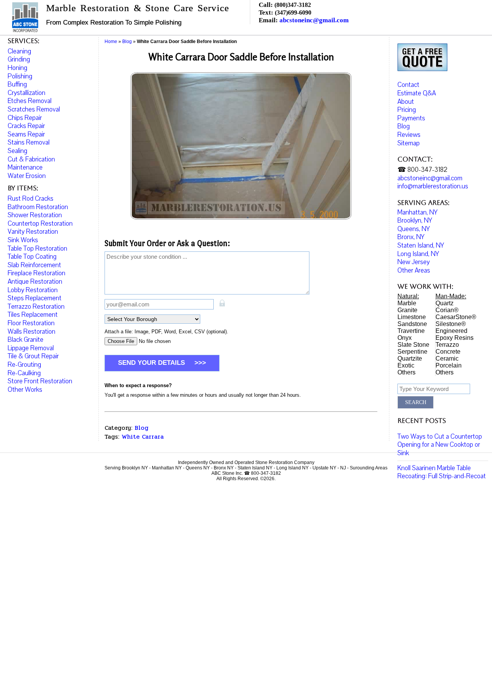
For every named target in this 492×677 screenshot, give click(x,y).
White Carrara (142, 436)
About (405, 101)
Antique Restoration (35, 281)
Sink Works (23, 240)
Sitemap (408, 143)
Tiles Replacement (33, 314)
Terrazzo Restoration (36, 306)
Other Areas (413, 270)
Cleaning (19, 51)
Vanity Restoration (33, 231)
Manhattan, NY (417, 212)
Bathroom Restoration (38, 207)
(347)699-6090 (293, 12)
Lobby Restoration (33, 290)
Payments (411, 118)
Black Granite (25, 339)
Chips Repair (25, 117)
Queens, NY (413, 229)
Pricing (406, 109)
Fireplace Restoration (36, 273)
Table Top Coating (32, 256)
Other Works (25, 389)
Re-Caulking (24, 373)
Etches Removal (30, 100)
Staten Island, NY (420, 245)
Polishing (20, 76)
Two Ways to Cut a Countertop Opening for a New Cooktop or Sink (439, 444)
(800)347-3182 (292, 5)
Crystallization (26, 92)
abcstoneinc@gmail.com (314, 20)
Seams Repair (26, 134)
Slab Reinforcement (34, 265)
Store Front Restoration (40, 381)
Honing (17, 67)
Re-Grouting (24, 364)
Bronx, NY (410, 237)
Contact (408, 84)
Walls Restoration (31, 331)
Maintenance (25, 167)
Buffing (17, 84)
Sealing (17, 150)
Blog (141, 427)
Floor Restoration (31, 323)
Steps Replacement (35, 298)
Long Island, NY (418, 254)
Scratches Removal (34, 109)
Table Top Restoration (37, 248)
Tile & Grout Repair (33, 356)
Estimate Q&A (416, 93)
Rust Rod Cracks (30, 198)
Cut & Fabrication (31, 159)
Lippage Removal (31, 348)
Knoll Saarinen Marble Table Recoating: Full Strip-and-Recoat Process (441, 476)
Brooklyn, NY (414, 220)
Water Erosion (27, 175)
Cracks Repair (26, 125)
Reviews (409, 134)
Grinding (19, 59)
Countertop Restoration (40, 223)
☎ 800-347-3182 (422, 169)
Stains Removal (29, 142)
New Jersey (413, 262)
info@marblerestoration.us (432, 186)
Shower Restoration (35, 215)
